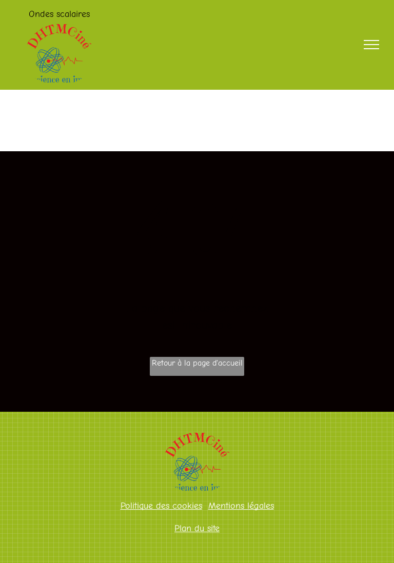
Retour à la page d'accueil (197, 363)
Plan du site (197, 528)
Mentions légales (241, 505)
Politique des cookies (161, 505)
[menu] (371, 44)
